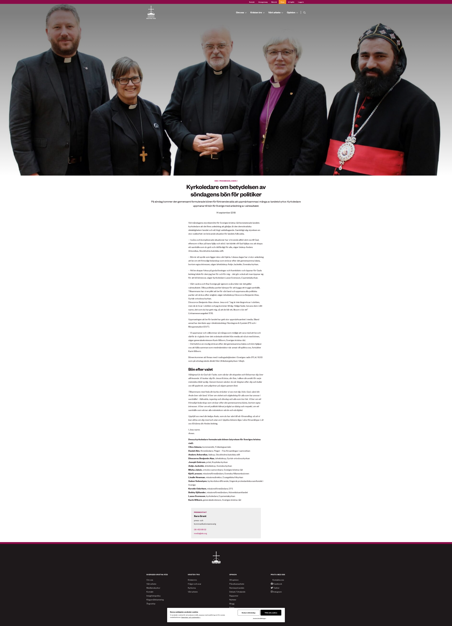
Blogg (231, 603)
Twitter (276, 587)
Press (282, 2)
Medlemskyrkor (153, 587)
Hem (216, 181)
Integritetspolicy (153, 595)
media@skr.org (200, 533)
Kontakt (252, 2)
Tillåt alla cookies (271, 612)
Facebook (277, 583)
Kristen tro (192, 579)
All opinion (233, 579)
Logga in (301, 2)
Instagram (277, 591)
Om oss (149, 579)
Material (274, 2)
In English (291, 2)
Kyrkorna (192, 587)
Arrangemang (263, 2)
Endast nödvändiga (248, 612)
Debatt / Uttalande (237, 591)
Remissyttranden (236, 587)
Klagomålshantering (155, 599)
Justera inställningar (259, 618)
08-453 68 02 (200, 529)
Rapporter (233, 595)
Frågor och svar (194, 583)
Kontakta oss (278, 579)
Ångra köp (150, 603)
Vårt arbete (151, 583)
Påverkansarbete (236, 583)
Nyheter (232, 599)
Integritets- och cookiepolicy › (190, 617)
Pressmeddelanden (228, 181)
